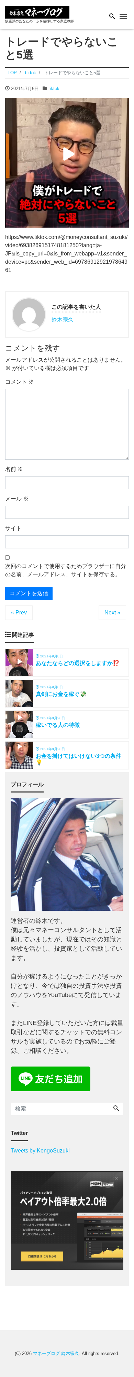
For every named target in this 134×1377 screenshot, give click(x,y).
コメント (19, 382)
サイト (13, 528)
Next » (112, 612)
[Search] (116, 1109)
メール (17, 499)
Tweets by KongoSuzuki (40, 1151)
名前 (14, 469)
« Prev (19, 612)
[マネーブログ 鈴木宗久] (37, 11)
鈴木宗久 (63, 320)
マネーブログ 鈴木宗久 (56, 1353)
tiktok (53, 88)
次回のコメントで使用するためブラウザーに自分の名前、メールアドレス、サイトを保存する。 (65, 570)
